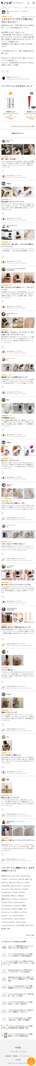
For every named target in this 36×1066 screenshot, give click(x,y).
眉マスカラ (21, 895)
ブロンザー (21, 879)
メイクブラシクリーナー (8, 925)
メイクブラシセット (7, 918)
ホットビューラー (6, 892)
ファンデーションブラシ (8, 922)
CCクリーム (4, 882)
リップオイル (15, 912)
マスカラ (26, 882)
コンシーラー (16, 876)
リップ (25, 909)
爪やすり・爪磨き (17, 909)
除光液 (24, 905)
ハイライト (4, 879)
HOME (18, 1047)
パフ (10, 915)
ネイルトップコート (7, 902)
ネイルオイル (17, 905)
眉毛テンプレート (6, 899)
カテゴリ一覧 (13, 1051)
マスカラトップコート (16, 885)
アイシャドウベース (15, 889)
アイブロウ (25, 889)
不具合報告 (18, 1059)
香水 (8, 928)
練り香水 (3, 928)
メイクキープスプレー (18, 915)
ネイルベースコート (19, 902)
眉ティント (14, 895)
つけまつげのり (5, 895)
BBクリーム (29, 879)
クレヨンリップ (5, 912)
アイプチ (14, 892)
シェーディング (13, 879)
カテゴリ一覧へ (30, 935)
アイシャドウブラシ (19, 918)
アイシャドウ (5, 889)
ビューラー (4, 915)
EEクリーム (20, 882)
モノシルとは (22, 1051)
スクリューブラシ (21, 922)
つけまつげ (21, 892)
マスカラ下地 (5, 885)
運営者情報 (8, 1056)
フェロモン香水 (20, 925)
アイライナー (27, 885)
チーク (9, 876)
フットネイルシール (7, 905)
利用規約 (15, 1056)
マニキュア (15, 899)
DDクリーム (12, 882)
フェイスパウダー (26, 876)
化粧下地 (3, 876)
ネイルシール (23, 899)
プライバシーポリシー (25, 1056)
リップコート (23, 912)
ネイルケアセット (6, 909)
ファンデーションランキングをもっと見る (23, 126)
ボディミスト (29, 925)
